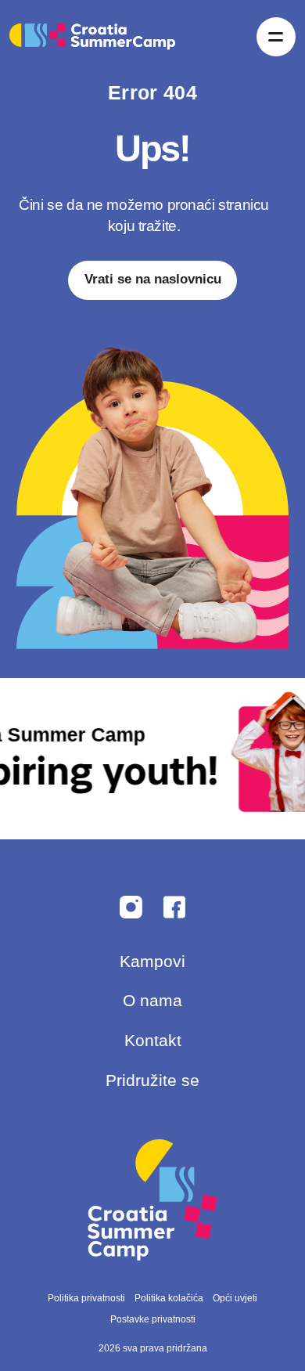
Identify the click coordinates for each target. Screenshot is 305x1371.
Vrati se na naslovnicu (152, 279)
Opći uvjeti (235, 1298)
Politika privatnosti (86, 1298)
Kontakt (152, 1040)
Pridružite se (152, 1080)
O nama (152, 1000)
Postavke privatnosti (153, 1319)
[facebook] (174, 907)
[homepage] (91, 36)
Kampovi (152, 961)
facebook (131, 907)
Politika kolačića (169, 1298)
